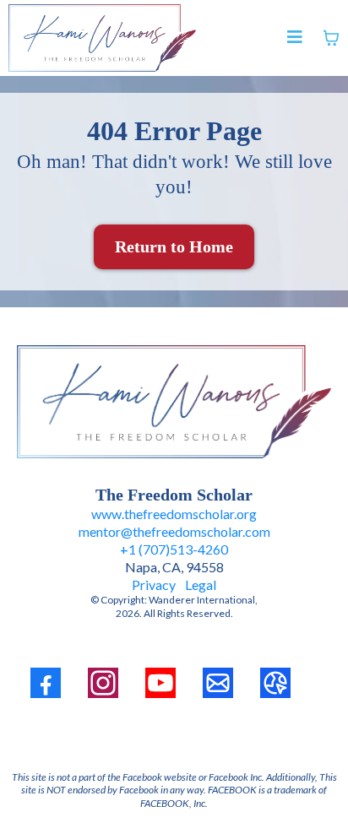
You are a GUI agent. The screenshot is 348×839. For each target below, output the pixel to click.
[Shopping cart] (331, 38)
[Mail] (218, 683)
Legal (200, 584)
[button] (294, 38)
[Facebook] (45, 683)
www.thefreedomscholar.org (174, 514)
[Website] (275, 683)
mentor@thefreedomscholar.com (174, 531)
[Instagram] (103, 683)
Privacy (155, 584)
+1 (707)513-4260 (174, 549)
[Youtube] (160, 683)
